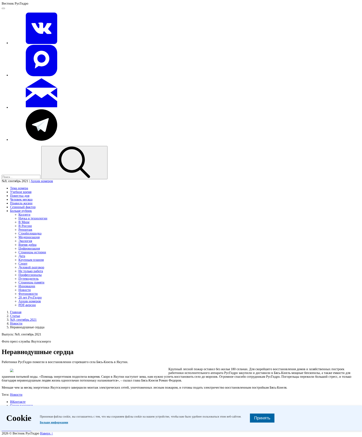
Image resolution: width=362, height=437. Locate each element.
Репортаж (25, 229)
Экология (25, 241)
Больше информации (54, 422)
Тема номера (19, 188)
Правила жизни (21, 203)
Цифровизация (29, 248)
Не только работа (30, 271)
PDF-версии (27, 305)
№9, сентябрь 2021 (23, 319)
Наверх (46, 433)
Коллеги (24, 214)
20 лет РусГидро (30, 297)
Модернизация (29, 237)
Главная (15, 312)
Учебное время (20, 192)
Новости (24, 290)
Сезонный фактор (23, 207)
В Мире (24, 222)
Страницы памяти (31, 282)
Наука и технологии (32, 218)
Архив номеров (42, 181)
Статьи (15, 316)
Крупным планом (31, 260)
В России (25, 226)
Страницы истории (32, 252)
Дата (21, 256)
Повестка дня (19, 195)
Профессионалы (30, 275)
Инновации (26, 286)
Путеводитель (28, 278)
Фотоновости (28, 293)
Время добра (27, 244)
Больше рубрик (21, 211)
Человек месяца (21, 199)
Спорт (22, 263)
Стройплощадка (29, 233)
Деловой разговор (31, 267)
